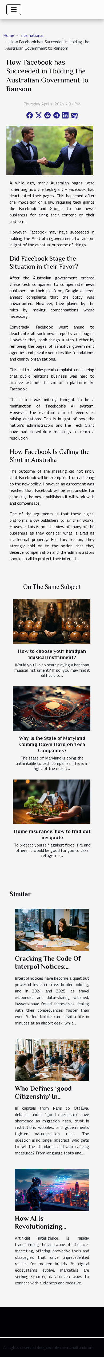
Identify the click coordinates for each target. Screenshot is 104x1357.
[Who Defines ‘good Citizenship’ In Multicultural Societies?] (52, 1059)
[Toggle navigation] (13, 9)
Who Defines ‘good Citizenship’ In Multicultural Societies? (51, 1096)
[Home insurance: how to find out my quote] (51, 802)
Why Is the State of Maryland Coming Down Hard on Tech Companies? (52, 744)
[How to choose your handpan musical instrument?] (51, 621)
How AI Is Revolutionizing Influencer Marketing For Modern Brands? (47, 1230)
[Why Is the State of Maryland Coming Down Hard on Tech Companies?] (51, 708)
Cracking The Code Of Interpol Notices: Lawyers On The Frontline (48, 970)
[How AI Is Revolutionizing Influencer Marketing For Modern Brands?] (52, 1189)
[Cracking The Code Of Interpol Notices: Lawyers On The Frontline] (52, 929)
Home (8, 35)
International (31, 35)
